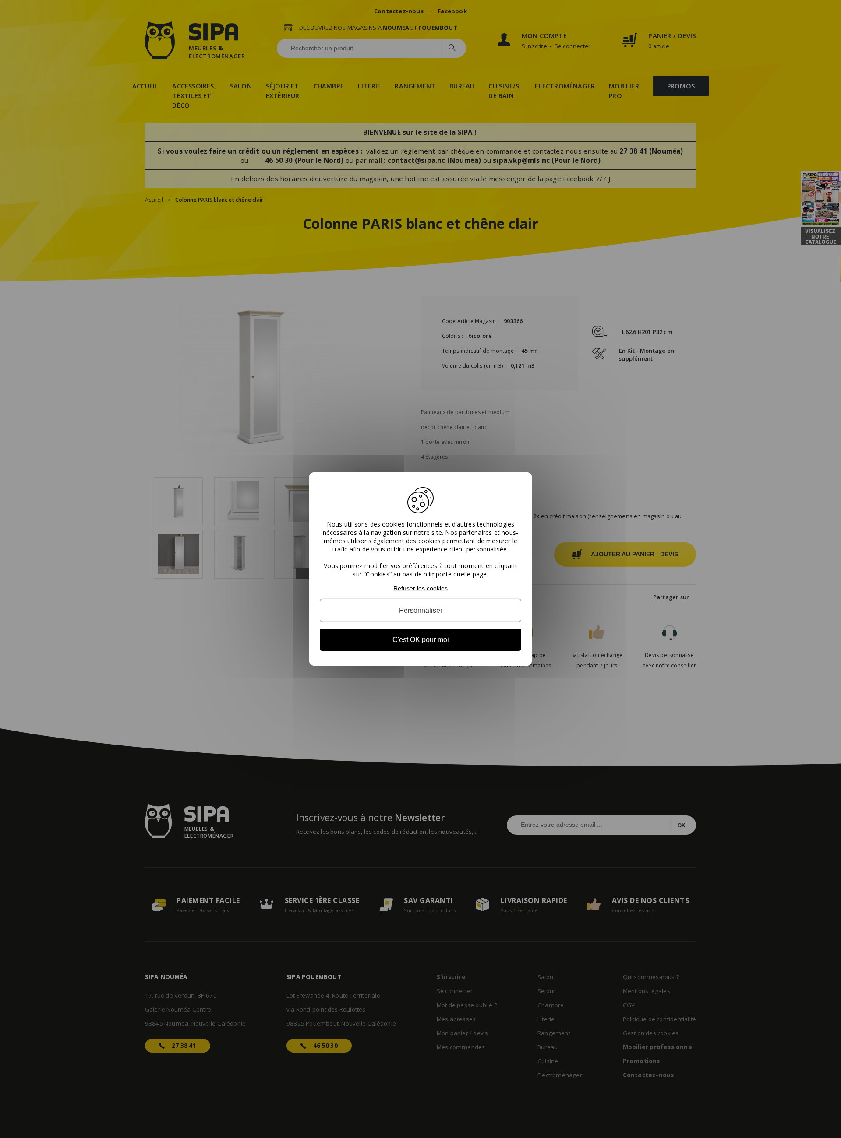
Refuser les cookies (420, 588)
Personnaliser (420, 610)
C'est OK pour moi (420, 639)
